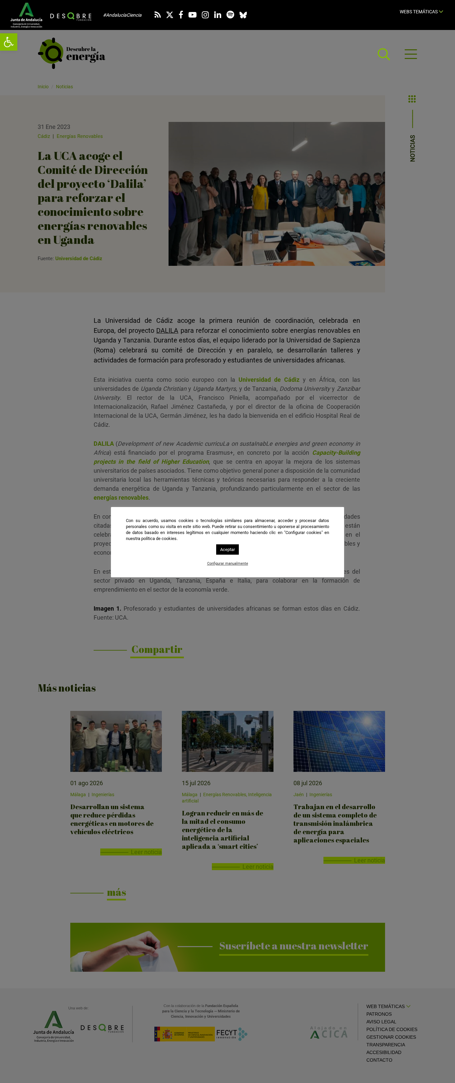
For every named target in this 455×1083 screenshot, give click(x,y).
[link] (8, 42)
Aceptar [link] (227, 549)
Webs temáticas (419, 11)
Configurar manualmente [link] (227, 563)
